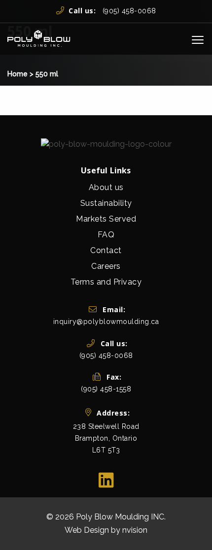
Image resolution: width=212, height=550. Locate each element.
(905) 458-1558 (106, 389)
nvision (134, 530)
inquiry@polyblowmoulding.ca (106, 321)
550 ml (46, 74)
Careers (106, 266)
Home (17, 74)
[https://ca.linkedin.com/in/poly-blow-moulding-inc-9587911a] (106, 480)
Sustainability (106, 203)
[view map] (106, 458)
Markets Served (106, 219)
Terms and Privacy (106, 282)
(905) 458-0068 (112, 11)
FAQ (106, 234)
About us (106, 187)
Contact (106, 250)
